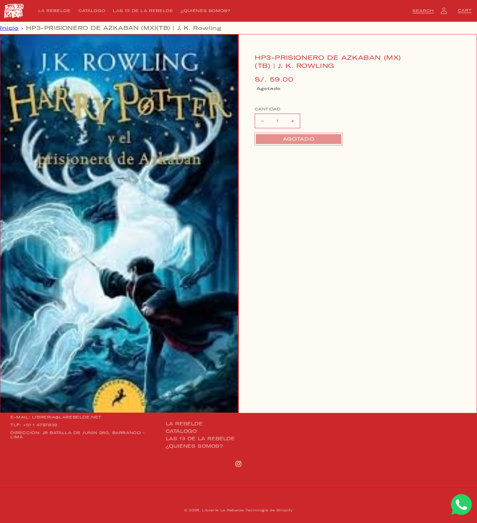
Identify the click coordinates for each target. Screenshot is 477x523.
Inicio (9, 28)
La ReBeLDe (184, 424)
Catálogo (181, 431)
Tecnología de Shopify (269, 510)
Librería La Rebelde (223, 510)
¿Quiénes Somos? (194, 446)
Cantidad (267, 109)
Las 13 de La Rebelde (200, 438)
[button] (423, 11)
